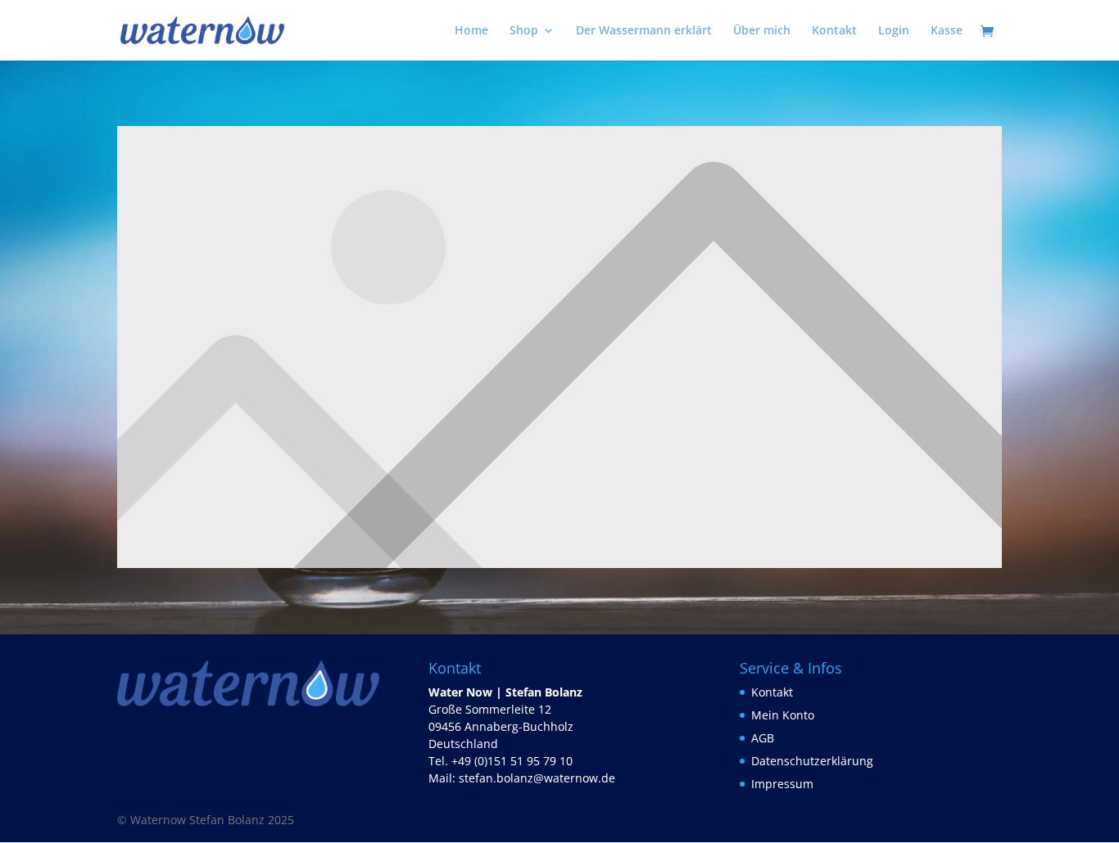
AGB (762, 738)
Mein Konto (782, 715)
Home (471, 31)
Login (893, 31)
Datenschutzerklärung (812, 761)
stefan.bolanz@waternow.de (537, 778)
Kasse (947, 31)
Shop (524, 31)
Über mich (762, 31)
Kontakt (834, 31)
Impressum (782, 783)
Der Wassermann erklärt (644, 31)
